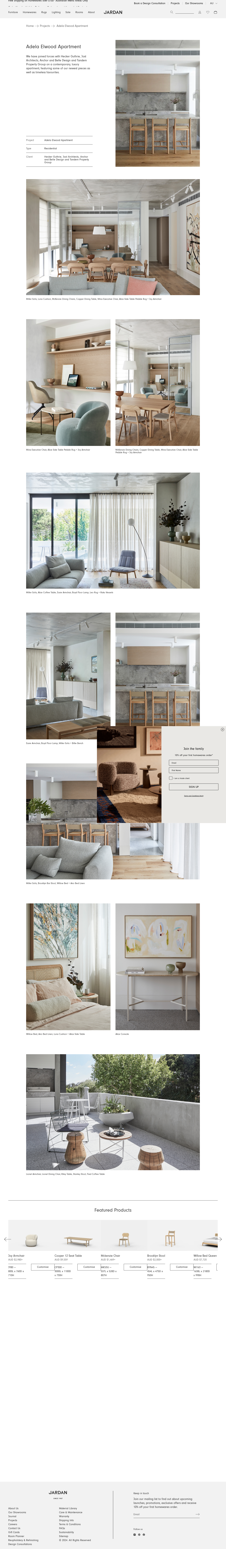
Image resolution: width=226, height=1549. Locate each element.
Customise (43, 1267)
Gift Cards (14, 1532)
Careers (12, 1524)
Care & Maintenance (70, 1512)
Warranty (64, 1516)
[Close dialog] (222, 729)
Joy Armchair (16, 1255)
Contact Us (14, 1528)
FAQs (62, 1528)
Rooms (79, 12)
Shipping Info (66, 1520)
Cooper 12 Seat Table (68, 1255)
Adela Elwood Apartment (72, 26)
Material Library (68, 1508)
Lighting (56, 12)
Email (137, 1514)
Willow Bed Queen (205, 1255)
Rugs (44, 12)
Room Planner (16, 1536)
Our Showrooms (194, 3)
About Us (13, 1508)
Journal (12, 1516)
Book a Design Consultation (149, 3)
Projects (175, 3)
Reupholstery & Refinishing (23, 1540)
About (91, 12)
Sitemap (63, 1536)
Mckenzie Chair (110, 1255)
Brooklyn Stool (156, 1255)
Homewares (29, 12)
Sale (68, 12)
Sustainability (66, 1532)
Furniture (13, 12)
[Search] (172, 12)
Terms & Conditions (70, 1524)
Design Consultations (20, 1544)
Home (30, 26)
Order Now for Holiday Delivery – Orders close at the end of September (49, 3)
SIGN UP (194, 786)
